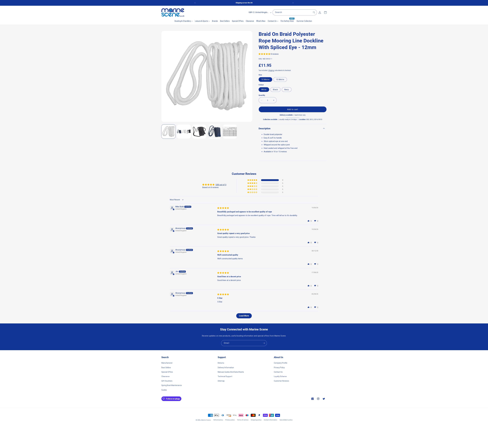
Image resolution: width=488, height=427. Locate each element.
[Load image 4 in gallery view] (215, 131)
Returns (221, 363)
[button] (265, 54)
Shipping (271, 70)
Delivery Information (226, 367)
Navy (286, 90)
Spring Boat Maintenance (171, 385)
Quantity (262, 95)
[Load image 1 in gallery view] (168, 131)
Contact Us (278, 372)
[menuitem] (183, 21)
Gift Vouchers (166, 381)
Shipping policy (256, 420)
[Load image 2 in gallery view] (184, 131)
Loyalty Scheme (280, 376)
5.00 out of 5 (221, 185)
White (263, 90)
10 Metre (265, 79)
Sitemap (221, 381)
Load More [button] (244, 316)
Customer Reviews (281, 381)
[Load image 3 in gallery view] (199, 131)
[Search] (314, 12)
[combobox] (295, 12)
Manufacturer (167, 363)
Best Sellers (166, 367)
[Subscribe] (264, 343)
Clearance (165, 376)
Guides (164, 390)
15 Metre (280, 79)
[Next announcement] (293, 3)
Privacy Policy (279, 367)
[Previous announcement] (195, 3)
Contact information (270, 420)
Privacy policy (230, 420)
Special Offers (167, 372)
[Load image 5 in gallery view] (230, 131)
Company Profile (280, 363)
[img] (223, 208)
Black (275, 90)
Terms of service (242, 420)
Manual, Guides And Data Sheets (231, 372)
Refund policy (218, 420)
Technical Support (225, 376)
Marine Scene (206, 420)
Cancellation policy (286, 420)
